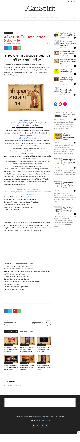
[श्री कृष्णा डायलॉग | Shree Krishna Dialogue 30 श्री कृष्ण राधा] (44, 359)
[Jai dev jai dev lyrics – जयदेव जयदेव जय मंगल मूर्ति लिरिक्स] (56, 79)
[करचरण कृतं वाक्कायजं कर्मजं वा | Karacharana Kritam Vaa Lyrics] (58, 209)
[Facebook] (65, 1)
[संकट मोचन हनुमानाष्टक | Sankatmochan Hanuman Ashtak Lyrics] (56, 42)
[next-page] (8, 373)
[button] (73, 18)
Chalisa (42, 18)
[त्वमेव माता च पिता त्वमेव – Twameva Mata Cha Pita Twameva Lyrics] (56, 89)
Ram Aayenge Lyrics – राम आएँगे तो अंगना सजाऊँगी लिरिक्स (69, 114)
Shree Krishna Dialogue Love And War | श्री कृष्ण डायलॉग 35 (27, 367)
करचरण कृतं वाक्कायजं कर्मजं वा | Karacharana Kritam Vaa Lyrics (69, 209)
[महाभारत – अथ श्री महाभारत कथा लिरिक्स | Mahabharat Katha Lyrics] (56, 60)
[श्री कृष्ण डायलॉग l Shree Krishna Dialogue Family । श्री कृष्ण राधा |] (11, 341)
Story (47, 18)
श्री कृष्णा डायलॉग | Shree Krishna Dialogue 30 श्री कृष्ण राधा (43, 367)
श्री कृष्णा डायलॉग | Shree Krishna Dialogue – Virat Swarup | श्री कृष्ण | (11, 367)
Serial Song (54, 18)
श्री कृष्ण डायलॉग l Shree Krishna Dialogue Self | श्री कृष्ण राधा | (43, 349)
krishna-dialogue (13, 30)
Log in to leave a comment (12, 385)
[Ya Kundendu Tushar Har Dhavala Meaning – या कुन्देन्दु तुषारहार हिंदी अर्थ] (58, 161)
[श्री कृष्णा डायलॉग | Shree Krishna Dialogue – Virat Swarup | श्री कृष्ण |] (11, 359)
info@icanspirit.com (43, 421)
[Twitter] (10, 48)
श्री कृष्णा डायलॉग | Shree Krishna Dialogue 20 (41, 324)
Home (23, 18)
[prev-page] (5, 373)
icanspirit (8, 43)
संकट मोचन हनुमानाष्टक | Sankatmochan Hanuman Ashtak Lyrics (68, 43)
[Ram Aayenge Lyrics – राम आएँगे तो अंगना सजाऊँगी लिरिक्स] (56, 34)
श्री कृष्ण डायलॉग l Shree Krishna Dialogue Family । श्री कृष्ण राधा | (10, 349)
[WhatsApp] (19, 48)
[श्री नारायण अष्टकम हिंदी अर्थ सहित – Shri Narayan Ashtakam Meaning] (58, 136)
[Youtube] (74, 1)
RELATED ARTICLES (11, 332)
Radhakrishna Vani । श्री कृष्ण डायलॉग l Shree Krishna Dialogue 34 (27, 349)
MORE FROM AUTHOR (26, 332)
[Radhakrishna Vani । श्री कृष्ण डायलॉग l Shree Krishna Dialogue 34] (27, 341)
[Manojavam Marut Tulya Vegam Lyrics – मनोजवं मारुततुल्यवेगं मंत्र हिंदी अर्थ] (58, 184)
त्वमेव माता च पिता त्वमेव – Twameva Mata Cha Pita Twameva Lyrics (67, 90)
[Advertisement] (40, 25)
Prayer (29, 18)
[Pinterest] (71, 1)
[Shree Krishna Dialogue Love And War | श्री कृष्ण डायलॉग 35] (27, 359)
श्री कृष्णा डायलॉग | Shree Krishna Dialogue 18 (13, 324)
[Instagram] (68, 1)
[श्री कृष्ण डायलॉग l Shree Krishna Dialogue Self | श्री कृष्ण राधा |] (44, 341)
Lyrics (34, 18)
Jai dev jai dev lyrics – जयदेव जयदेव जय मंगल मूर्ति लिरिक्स (66, 80)
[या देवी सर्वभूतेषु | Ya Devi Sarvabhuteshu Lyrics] (56, 71)
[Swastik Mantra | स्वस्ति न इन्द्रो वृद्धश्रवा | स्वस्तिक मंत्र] (56, 52)
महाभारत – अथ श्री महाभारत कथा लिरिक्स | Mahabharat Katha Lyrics (68, 61)
